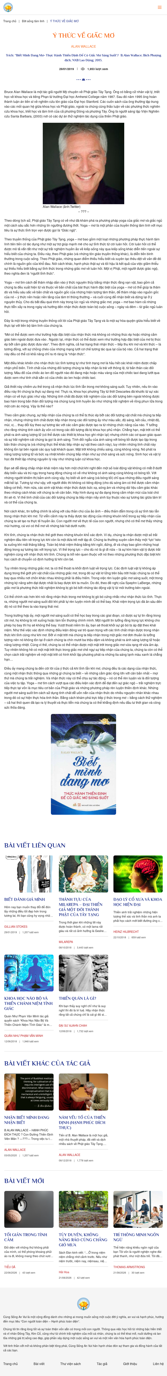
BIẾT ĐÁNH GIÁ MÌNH (24, 899)
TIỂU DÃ (9, 1267)
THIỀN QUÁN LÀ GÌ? (77, 998)
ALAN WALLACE (83, 46)
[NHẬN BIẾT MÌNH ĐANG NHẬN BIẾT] (29, 1092)
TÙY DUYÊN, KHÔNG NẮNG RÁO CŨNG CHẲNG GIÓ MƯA (83, 1239)
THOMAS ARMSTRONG (129, 1267)
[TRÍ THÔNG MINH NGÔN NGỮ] (138, 1209)
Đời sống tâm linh (33, 21)
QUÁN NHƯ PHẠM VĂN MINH (23, 1036)
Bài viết (39, 1363)
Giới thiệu (130, 1363)
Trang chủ (9, 21)
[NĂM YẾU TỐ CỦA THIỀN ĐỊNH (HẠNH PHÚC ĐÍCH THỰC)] (83, 1092)
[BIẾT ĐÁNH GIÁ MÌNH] (29, 873)
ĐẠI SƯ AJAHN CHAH (73, 1025)
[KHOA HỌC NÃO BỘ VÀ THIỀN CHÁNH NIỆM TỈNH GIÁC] (29, 973)
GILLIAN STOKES (15, 926)
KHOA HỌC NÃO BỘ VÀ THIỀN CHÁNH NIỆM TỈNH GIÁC (28, 1003)
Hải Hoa (64, 1272)
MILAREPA (66, 942)
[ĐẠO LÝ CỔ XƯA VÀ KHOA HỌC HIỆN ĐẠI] (138, 873)
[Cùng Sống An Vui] (83, 1303)
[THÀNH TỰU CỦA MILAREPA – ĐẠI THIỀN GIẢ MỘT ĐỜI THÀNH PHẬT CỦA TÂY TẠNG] (83, 873)
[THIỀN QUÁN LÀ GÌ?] (83, 973)
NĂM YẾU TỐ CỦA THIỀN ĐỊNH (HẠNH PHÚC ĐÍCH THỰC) (82, 1122)
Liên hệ (158, 1363)
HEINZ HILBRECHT (126, 932)
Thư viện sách (70, 1363)
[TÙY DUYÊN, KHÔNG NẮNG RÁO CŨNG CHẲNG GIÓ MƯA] (83, 1209)
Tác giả (102, 1363)
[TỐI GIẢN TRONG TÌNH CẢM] (29, 1209)
